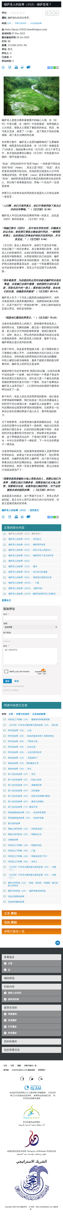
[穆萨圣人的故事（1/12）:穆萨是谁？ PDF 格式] (22, 67)
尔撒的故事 (13, 839)
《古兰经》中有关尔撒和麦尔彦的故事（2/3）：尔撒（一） (32, 868)
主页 (5, 1066)
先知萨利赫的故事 (16, 902)
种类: (4, 23)
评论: (6, 646)
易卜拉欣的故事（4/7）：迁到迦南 (24, 790)
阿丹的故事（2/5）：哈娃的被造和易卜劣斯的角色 (31, 736)
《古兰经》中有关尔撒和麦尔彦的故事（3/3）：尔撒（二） (32, 876)
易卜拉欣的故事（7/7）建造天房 (23, 807)
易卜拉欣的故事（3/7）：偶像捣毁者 (25, 785)
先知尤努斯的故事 (16, 896)
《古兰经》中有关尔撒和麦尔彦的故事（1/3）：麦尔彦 (33, 725)
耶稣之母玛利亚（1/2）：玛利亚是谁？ (26, 829)
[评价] (3, 67)
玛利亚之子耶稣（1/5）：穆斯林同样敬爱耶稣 (29, 719)
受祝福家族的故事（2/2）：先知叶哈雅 (26, 818)
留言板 (6, 1070)
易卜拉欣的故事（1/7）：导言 (21, 774)
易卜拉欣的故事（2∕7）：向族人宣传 (24, 779)
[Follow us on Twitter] (31, 1079)
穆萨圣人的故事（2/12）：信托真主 (20, 510)
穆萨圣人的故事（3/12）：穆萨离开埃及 (26, 544)
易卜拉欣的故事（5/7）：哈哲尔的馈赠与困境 (29, 796)
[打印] (16, 67)
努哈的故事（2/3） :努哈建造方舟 (23, 763)
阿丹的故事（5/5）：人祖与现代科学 (25, 752)
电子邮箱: (7, 633)
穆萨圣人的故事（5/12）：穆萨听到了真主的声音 (31, 555)
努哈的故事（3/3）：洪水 (19, 769)
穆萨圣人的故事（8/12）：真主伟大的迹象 (27, 572)
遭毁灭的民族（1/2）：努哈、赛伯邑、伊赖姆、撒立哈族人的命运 (33, 884)
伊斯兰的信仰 (20, 23)
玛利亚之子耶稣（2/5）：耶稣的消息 (25, 845)
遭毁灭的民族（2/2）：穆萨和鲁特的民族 (27, 891)
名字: (6, 614)
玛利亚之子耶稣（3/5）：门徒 (21, 850)
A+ (56, 13)
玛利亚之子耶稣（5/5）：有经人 (23, 861)
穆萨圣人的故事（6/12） (19, 561)
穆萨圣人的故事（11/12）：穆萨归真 (25, 588)
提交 (7, 681)
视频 (19, 1066)
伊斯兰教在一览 (30, 1066)
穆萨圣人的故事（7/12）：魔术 (22, 566)
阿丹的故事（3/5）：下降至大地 (23, 741)
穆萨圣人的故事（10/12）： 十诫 (23, 583)
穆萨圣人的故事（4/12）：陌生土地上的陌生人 (30, 550)
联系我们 (41, 1070)
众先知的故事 (36, 23)
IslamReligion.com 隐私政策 (23, 1070)
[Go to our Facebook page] (22, 1079)
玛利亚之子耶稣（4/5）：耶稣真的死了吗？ (28, 856)
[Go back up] (57, 942)
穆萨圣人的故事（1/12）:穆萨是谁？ (25, 533)
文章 (9, 23)
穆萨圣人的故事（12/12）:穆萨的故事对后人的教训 (31, 593)
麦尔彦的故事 (14, 823)
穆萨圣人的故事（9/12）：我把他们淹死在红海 (30, 577)
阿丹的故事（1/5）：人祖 (19, 730)
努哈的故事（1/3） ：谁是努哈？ (23, 758)
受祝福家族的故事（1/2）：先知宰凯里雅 (27, 812)
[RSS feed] (41, 1079)
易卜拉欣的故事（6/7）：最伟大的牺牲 (26, 801)
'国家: (5, 623)
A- (48, 13)
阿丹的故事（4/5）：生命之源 (21, 747)
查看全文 (6, 600)
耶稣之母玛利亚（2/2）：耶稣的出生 (25, 834)
